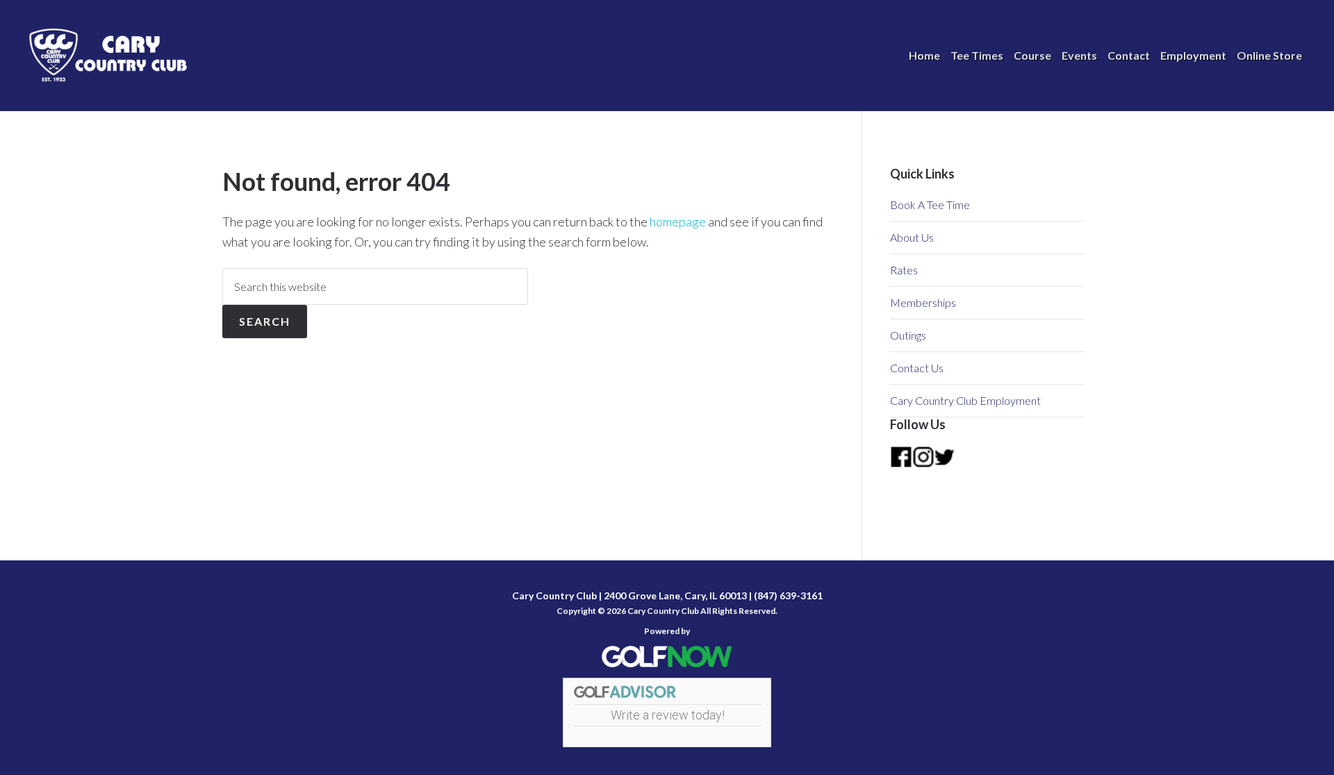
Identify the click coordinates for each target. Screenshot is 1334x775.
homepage (678, 221)
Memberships (923, 302)
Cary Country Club (111, 55)
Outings (908, 335)
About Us (912, 237)
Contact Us (917, 367)
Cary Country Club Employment (965, 400)
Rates (904, 269)
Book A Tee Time (930, 204)
